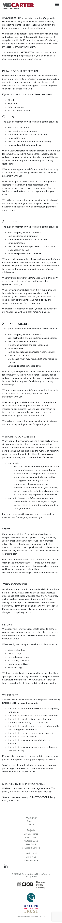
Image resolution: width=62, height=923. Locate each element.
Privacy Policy (31, 877)
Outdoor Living (31, 840)
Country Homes (31, 834)
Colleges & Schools (31, 847)
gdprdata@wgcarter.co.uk (28, 59)
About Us (31, 821)
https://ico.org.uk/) (27, 771)
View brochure (31, 860)
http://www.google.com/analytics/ (27, 517)
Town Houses (31, 837)
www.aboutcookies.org (18, 572)
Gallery (31, 824)
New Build (31, 844)
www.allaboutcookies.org (45, 572)
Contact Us (31, 856)
